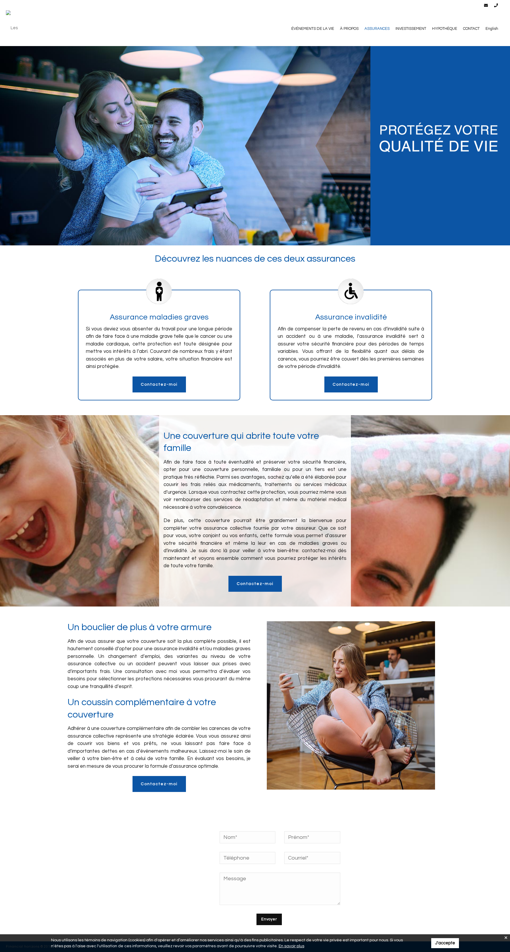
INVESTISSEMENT (410, 29)
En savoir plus (291, 946)
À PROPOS (349, 29)
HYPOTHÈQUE (444, 29)
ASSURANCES (377, 29)
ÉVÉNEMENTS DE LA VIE (312, 29)
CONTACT (471, 29)
